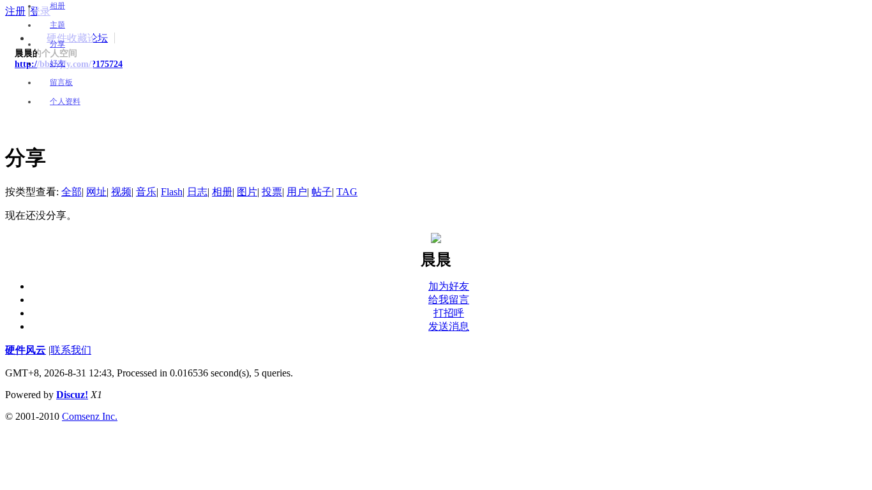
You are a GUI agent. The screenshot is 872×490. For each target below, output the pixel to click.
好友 (57, 63)
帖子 (322, 191)
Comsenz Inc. (89, 416)
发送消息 (448, 326)
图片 (247, 191)
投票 (272, 191)
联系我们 (70, 350)
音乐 (146, 191)
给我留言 (448, 299)
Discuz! (72, 394)
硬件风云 (25, 350)
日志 (197, 191)
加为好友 (448, 286)
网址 (96, 191)
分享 (57, 44)
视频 (121, 191)
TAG (346, 191)
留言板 (61, 82)
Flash (172, 191)
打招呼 (448, 313)
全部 (71, 191)
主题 (57, 24)
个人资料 (65, 101)
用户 (297, 191)
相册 (57, 5)
